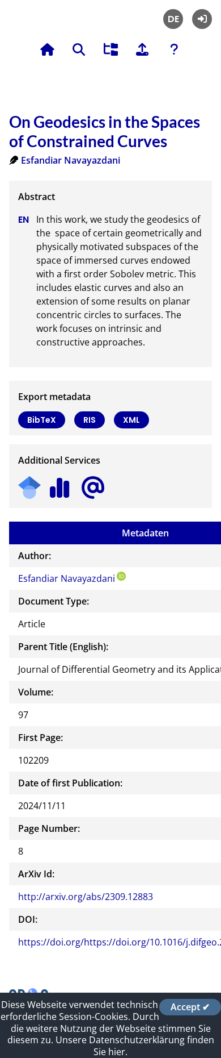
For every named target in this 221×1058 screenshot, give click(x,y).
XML (131, 420)
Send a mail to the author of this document (93, 488)
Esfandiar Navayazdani (70, 160)
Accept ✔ (190, 1007)
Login (202, 19)
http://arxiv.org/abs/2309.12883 (85, 896)
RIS (89, 420)
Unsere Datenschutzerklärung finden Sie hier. (135, 1046)
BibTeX (41, 420)
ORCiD (121, 576)
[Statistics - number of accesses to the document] (60, 483)
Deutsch (173, 19)
